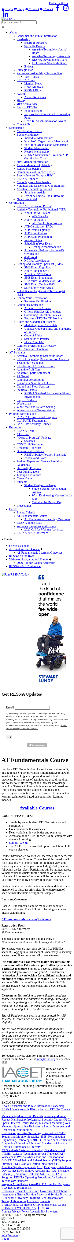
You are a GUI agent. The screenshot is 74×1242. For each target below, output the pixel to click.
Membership (9, 1116)
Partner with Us (58, 3)
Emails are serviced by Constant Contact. (36, 727)
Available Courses (37, 807)
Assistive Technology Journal (34, 1126)
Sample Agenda (18, 842)
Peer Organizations (52, 1197)
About (5, 1106)
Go (9, 737)
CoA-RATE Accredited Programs (49, 1184)
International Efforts (13, 1194)
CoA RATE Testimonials (16, 1187)
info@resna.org (45, 1059)
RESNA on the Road (22, 556)
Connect (33, 9)
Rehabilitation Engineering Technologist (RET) (33, 1138)
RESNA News (10, 1109)
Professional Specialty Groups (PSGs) (49, 1119)
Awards (24, 1109)
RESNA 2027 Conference (25, 566)
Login (9, 9)
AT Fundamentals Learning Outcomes (39, 552)
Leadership (58, 1106)
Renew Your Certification (57, 1140)
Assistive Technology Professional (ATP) (41, 1133)
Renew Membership (14, 1119)
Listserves (45, 1123)
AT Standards (10, 1150)
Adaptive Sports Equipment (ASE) (22, 1167)
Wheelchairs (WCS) (14, 1157)
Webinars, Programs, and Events (28, 559)
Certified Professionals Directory (21, 1146)
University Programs (27, 1197)
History (34, 1109)
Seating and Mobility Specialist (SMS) (24, 1136)
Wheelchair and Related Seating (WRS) (37, 1160)
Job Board (33, 1201)
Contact (48, 9)
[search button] (3, 27)
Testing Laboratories (14, 1201)
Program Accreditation (15, 1184)
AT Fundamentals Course (24, 549)
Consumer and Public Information (30, 1106)
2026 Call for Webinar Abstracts (36, 562)
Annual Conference (22, 1204)
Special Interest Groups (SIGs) (20, 1123)
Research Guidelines (27, 1191)
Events (6, 1204)
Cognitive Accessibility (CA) (39, 1170)
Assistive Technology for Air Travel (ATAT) (38, 1153)
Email (10, 707)
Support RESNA (50, 1109)
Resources (8, 1191)
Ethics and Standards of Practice (48, 1143)
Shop (20, 9)
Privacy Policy (20, 1211)
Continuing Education (15, 1143)
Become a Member (55, 1116)
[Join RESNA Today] (15, 574)
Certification (9, 1133)
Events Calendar (19, 545)
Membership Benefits (30, 1116)
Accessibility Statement (43, 1211)
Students (45, 1201)
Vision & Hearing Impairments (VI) (40, 1163)
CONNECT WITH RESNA (19, 1208)
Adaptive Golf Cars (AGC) (32, 1174)
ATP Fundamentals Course (50, 1204)
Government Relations (53, 1191)
